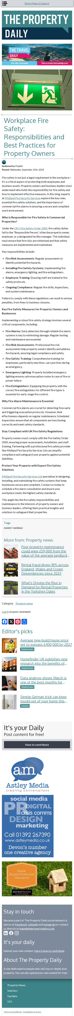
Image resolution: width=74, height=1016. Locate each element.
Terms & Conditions (13, 1012)
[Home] (37, 25)
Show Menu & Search (37, 3)
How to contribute (37, 744)
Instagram (50, 924)
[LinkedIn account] (6, 933)
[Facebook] (4, 621)
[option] (37, 54)
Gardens (12, 996)
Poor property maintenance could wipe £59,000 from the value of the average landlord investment (44, 553)
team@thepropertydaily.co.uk (36, 928)
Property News (16, 985)
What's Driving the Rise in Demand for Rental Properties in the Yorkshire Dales (44, 587)
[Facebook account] (11, 933)
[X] (11, 621)
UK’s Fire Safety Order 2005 (30, 228)
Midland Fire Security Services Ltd (22, 476)
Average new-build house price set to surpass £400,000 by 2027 (46, 642)
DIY (9, 1001)
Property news (24, 603)
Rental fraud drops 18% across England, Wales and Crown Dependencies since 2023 (45, 569)
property (8, 527)
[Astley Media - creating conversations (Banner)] (37, 805)
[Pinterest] (17, 621)
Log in (5, 611)
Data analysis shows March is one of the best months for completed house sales (43, 682)
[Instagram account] (17, 933)
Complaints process (32, 1012)
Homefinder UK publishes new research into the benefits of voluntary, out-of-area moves (43, 663)
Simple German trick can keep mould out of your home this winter (43, 700)
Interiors (25, 706)
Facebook (21, 924)
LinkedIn (33, 924)
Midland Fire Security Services (22, 198)
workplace (18, 527)
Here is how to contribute (49, 950)
